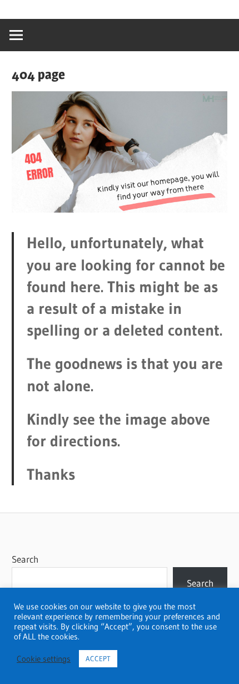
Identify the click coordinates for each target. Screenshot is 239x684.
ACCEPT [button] (98, 658)
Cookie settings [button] (44, 659)
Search (25, 559)
